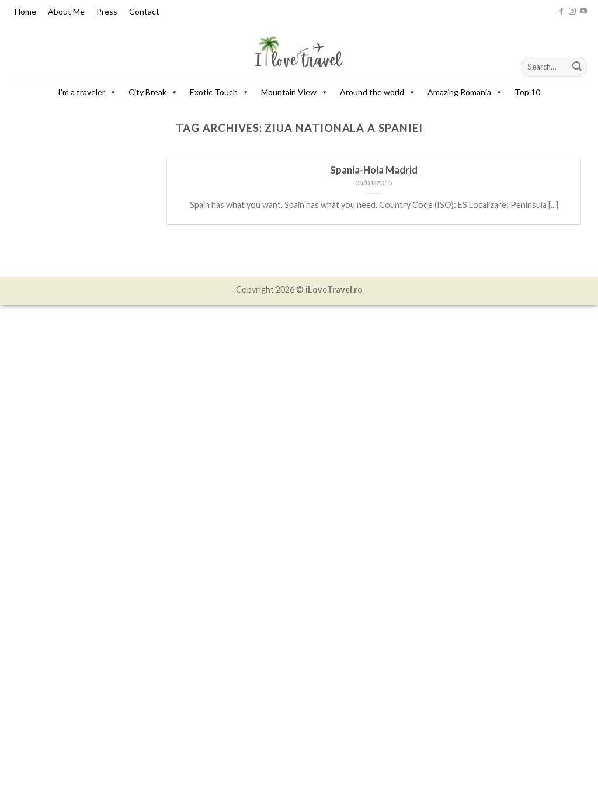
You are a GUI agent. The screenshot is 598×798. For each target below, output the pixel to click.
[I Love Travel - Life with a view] (299, 52)
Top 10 (527, 92)
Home (25, 11)
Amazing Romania (459, 92)
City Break (147, 92)
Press (106, 11)
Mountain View (289, 92)
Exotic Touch (214, 92)
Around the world (372, 92)
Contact (144, 11)
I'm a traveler (81, 92)
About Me (66, 11)
